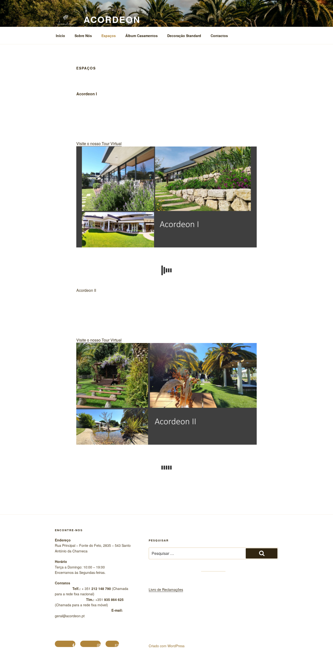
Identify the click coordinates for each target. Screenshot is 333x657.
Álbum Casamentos (141, 35)
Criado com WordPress (167, 645)
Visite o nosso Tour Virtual (99, 143)
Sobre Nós (83, 35)
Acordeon (112, 19)
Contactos (219, 35)
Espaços (108, 35)
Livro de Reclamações (166, 589)
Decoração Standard (184, 35)
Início (60, 35)
